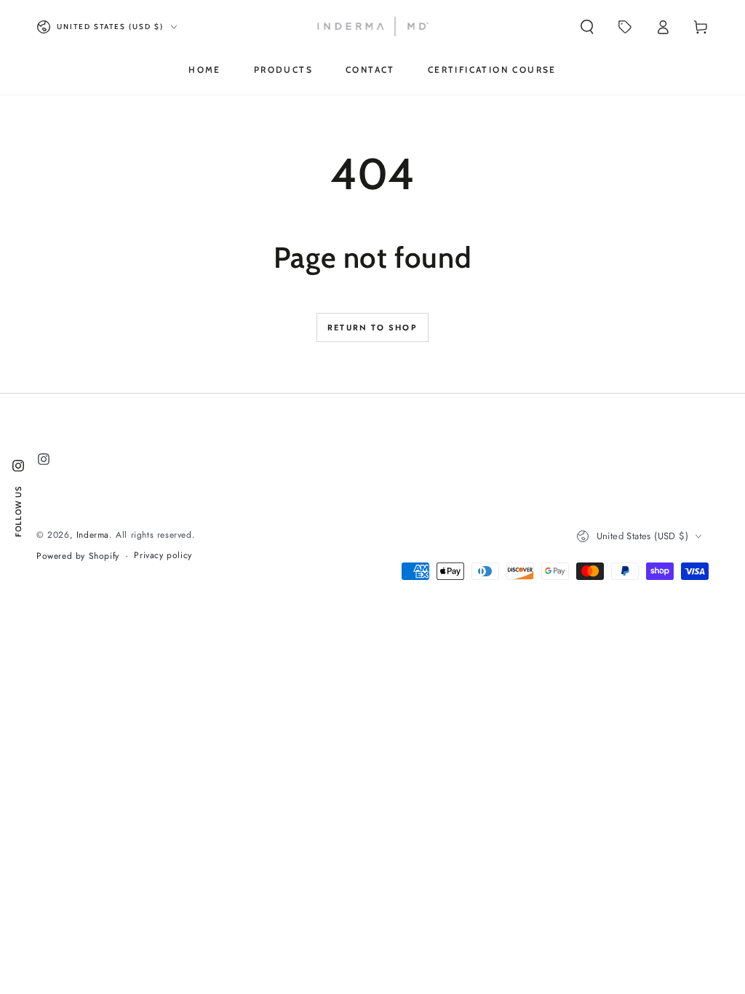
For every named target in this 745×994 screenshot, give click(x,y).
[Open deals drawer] (625, 27)
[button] (587, 27)
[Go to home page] (373, 27)
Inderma (92, 534)
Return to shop (372, 327)
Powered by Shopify (77, 556)
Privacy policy (162, 555)
